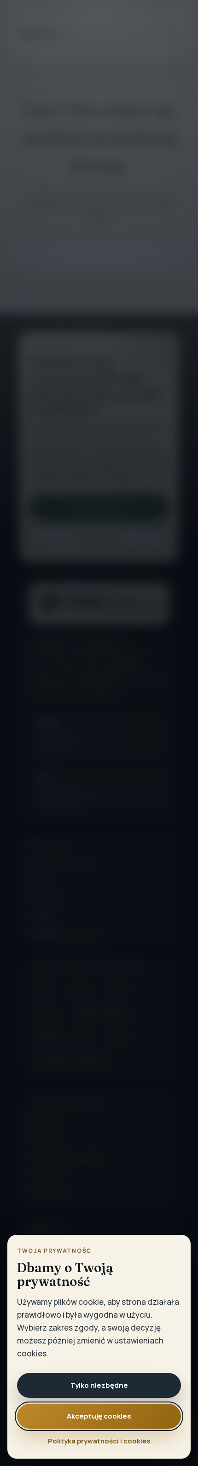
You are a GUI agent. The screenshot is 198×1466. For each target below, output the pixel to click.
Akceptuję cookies (99, 1416)
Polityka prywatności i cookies (99, 1441)
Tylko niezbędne (99, 1385)
